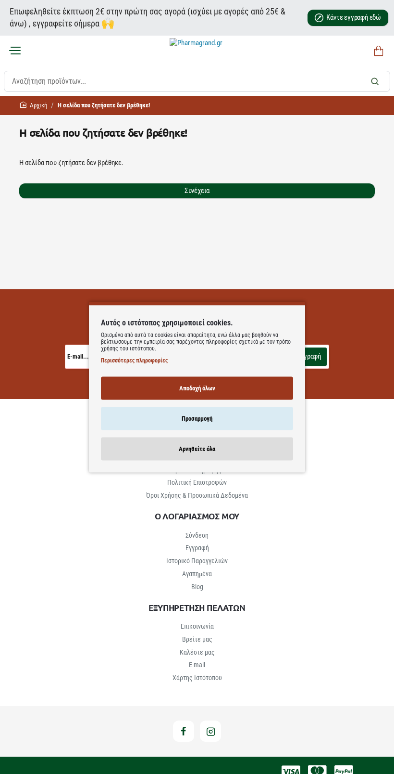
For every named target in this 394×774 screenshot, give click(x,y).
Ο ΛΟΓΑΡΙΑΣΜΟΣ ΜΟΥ (197, 516)
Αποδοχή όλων (197, 387)
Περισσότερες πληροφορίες (134, 360)
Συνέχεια (197, 190)
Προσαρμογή (197, 418)
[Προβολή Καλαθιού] (377, 51)
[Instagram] (210, 731)
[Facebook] (183, 731)
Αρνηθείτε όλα (197, 448)
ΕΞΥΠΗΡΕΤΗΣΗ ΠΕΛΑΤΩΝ (196, 607)
